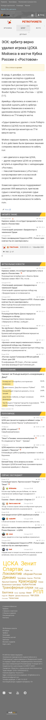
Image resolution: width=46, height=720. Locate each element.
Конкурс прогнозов (8, 5)
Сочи (16, 593)
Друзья (24, 33)
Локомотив (12, 573)
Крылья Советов (9, 582)
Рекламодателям (8, 615)
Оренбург (22, 593)
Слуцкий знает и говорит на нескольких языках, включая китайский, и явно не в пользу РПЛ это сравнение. (22, 554)
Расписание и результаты (28, 2)
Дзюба (41, 588)
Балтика (7, 592)
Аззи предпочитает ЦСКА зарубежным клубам (20, 515)
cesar (11, 534)
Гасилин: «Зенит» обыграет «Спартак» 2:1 (18, 500)
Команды (20, 5)
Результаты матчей (9, 637)
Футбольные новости (10, 628)
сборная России (32, 574)
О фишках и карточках (10, 611)
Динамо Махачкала (22, 596)
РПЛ (38, 592)
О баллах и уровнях (9, 613)
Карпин (30, 578)
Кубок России (29, 584)
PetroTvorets (14, 247)
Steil (10, 549)
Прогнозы (6, 639)
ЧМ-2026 (34, 595)
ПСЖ (36, 588)
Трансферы (13, 2)
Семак (40, 582)
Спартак (13, 569)
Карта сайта (7, 644)
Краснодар (28, 581)
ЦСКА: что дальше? (10, 429)
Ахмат (28, 593)
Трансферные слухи (17, 587)
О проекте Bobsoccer (10, 606)
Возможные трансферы (11, 585)
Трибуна (5, 633)
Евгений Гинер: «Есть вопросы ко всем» (17, 462)
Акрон (11, 595)
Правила (4, 2)
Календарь (6, 635)
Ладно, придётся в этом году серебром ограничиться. (21, 537)
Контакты (6, 617)
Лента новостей (14, 503)
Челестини (14, 598)
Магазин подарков (9, 642)
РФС (31, 570)
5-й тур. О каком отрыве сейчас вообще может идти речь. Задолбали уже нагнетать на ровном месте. (22, 508)
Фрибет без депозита (8, 9)
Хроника (8, 28)
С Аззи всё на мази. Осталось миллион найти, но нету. (21, 522)
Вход (42, 15)
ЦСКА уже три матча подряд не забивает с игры (21, 420)
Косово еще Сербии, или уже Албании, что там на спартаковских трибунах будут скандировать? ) (19, 493)
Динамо (9, 577)
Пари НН (4, 596)
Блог (25, 27)
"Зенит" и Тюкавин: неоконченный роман (18, 438)
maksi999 (12, 519)
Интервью (6, 630)
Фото (40, 27)
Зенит (28, 563)
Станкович (5, 598)
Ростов (37, 578)
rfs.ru (6, 209)
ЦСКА (10, 563)
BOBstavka (12, 488)
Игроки (27, 5)
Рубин (27, 570)
